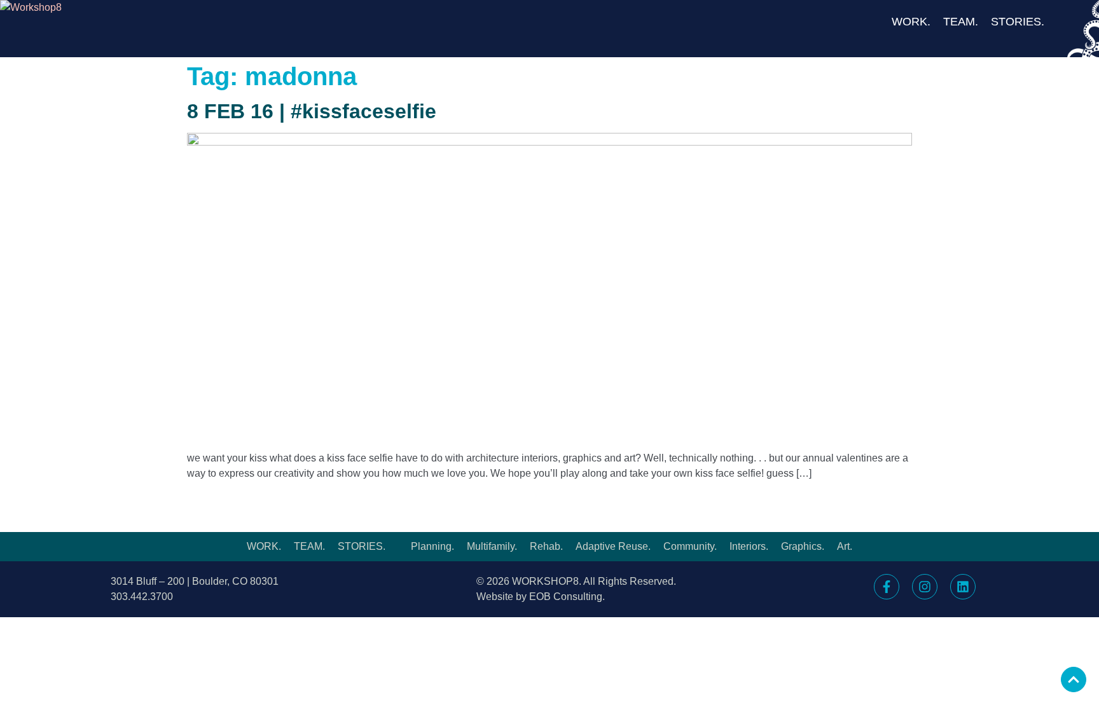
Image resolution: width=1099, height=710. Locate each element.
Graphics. (802, 546)
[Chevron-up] (1073, 679)
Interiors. (748, 546)
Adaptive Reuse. (613, 546)
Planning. (432, 546)
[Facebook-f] (886, 586)
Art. (844, 546)
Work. (911, 21)
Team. (960, 21)
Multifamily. (492, 546)
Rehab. (546, 546)
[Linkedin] (963, 586)
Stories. (1017, 21)
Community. (690, 546)
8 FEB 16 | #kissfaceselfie (311, 111)
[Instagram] (924, 586)
